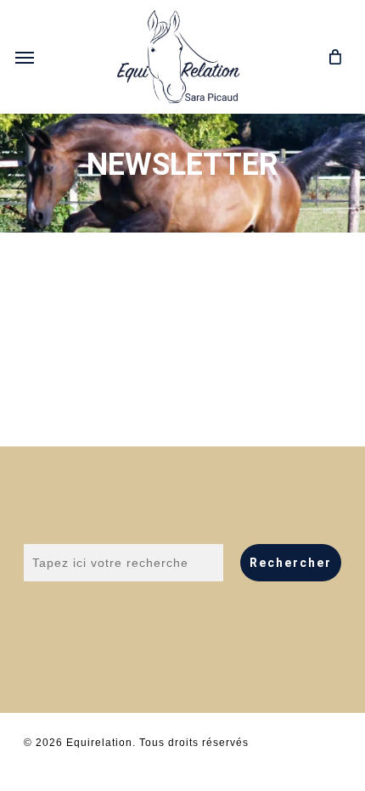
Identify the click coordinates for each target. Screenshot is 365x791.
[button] (24, 56)
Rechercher (291, 562)
